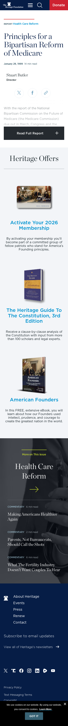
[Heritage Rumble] (45, 671)
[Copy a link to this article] (46, 93)
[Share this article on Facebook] (32, 93)
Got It (34, 716)
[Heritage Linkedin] (37, 671)
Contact (19, 622)
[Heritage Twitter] (6, 671)
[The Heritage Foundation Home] (13, 5)
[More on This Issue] (34, 489)
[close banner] (65, 704)
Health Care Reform (25, 23)
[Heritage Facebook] (21, 671)
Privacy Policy (13, 687)
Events (19, 603)
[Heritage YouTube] (53, 671)
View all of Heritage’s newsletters (28, 647)
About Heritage (26, 596)
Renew (19, 616)
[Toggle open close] (56, 118)
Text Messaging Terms (18, 695)
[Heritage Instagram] (29, 671)
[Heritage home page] (6, 598)
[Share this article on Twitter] (19, 93)
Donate (59, 5)
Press (17, 609)
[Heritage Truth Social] (13, 671)
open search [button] (39, 5)
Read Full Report (30, 133)
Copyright (10, 700)
